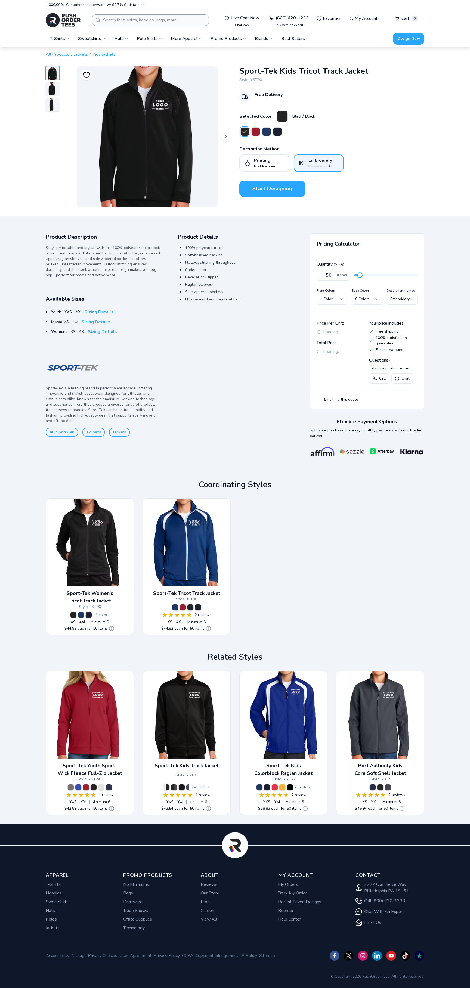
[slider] (360, 275)
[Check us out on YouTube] (391, 956)
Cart (408, 18)
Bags (128, 893)
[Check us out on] (377, 956)
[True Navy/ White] (88, 615)
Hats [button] (119, 39)
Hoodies (54, 893)
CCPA (187, 956)
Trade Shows (135, 911)
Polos (51, 919)
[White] (101, 787)
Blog (205, 902)
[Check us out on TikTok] (405, 956)
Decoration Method (401, 290)
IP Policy (248, 956)
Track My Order (292, 893)
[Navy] (109, 787)
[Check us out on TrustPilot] (419, 956)
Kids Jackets (104, 54)
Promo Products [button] (226, 39)
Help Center (289, 919)
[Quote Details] (111, 628)
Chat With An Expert (384, 912)
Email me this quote (341, 399)
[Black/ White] (290, 787)
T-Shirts (93, 432)
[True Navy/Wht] (277, 131)
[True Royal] (78, 787)
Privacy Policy (167, 956)
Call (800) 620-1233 (384, 901)
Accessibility (57, 956)
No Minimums (136, 884)
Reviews (209, 884)
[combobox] (150, 20)
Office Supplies (137, 919)
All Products (57, 54)
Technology (134, 928)
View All (209, 919)
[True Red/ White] (255, 131)
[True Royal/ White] (266, 131)
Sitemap (267, 956)
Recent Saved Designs (299, 902)
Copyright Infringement (217, 956)
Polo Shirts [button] (147, 39)
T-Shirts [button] (57, 39)
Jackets (81, 54)
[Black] (93, 787)
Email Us (372, 922)
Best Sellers (293, 39)
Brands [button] (261, 39)
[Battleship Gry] (388, 787)
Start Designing (272, 188)
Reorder (285, 911)
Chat (405, 378)
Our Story (210, 893)
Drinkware (133, 902)
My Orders (288, 884)
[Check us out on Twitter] (349, 956)
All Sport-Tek (62, 432)
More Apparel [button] (184, 39)
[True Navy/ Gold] (282, 787)
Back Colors (361, 290)
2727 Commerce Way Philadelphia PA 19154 (386, 887)
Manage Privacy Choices (94, 956)
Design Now (408, 38)
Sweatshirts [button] (89, 39)
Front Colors (326, 290)
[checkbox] (319, 399)
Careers (208, 911)
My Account (366, 18)
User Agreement (135, 956)
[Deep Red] (86, 787)
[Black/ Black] (282, 116)
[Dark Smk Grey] (70, 787)
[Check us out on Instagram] (363, 956)
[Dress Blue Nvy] (372, 787)
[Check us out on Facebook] (334, 956)
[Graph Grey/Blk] (174, 787)
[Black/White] (166, 787)
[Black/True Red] (274, 787)
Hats (50, 911)
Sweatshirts (57, 902)
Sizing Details (99, 312)
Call (382, 378)
